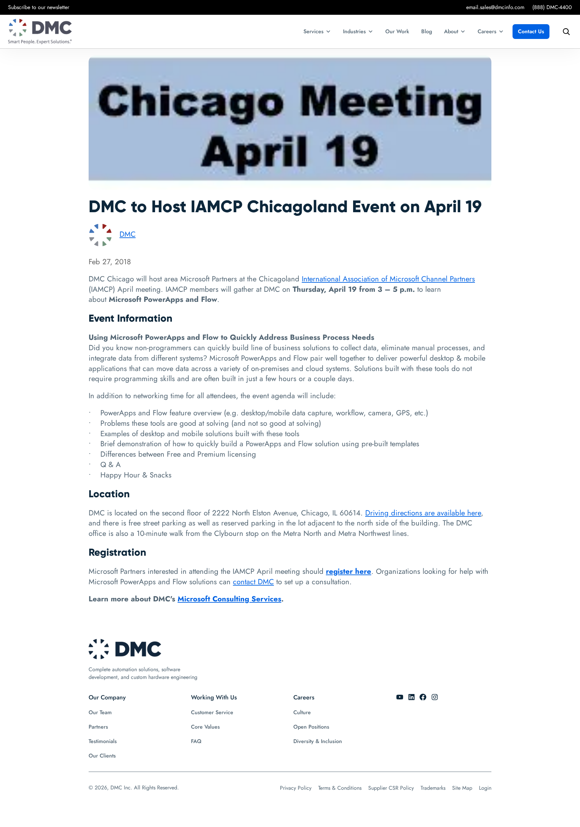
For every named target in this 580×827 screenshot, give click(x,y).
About (451, 31)
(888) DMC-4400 (552, 7)
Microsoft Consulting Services (229, 598)
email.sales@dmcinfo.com (495, 7)
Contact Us (531, 31)
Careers (487, 31)
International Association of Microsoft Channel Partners (388, 278)
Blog (426, 31)
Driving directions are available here (423, 512)
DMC (127, 234)
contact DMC (253, 581)
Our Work (397, 31)
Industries (354, 31)
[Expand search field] (564, 31)
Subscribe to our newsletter (38, 7)
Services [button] (313, 31)
